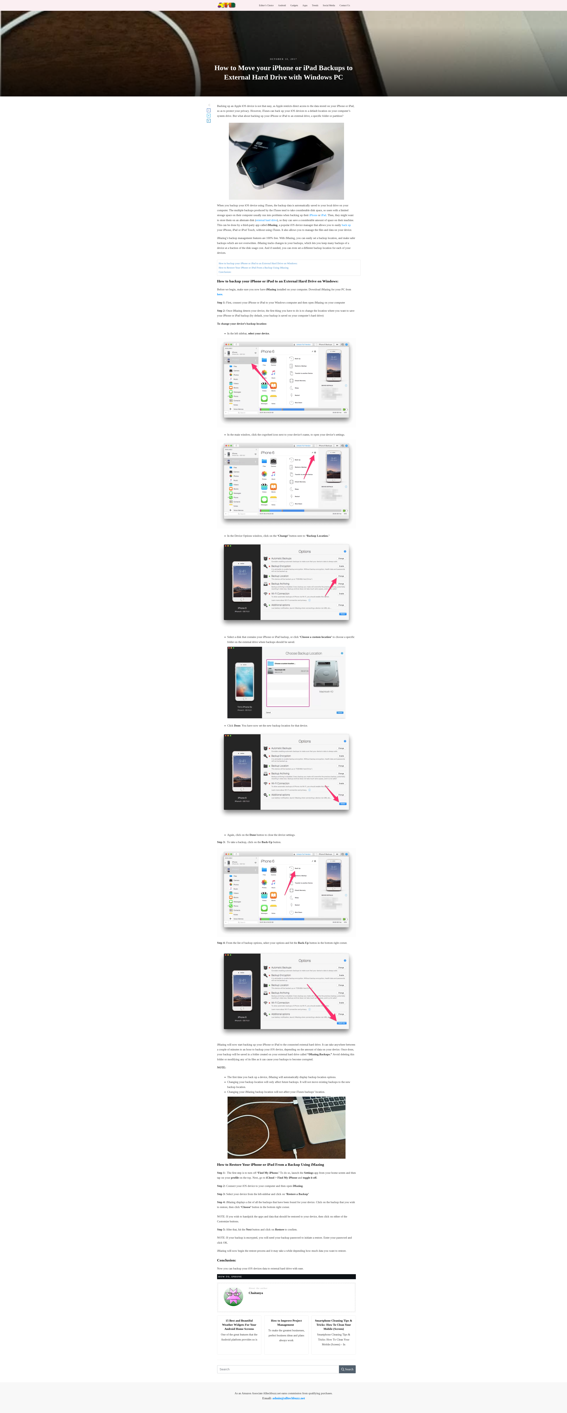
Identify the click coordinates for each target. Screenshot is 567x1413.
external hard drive (266, 305)
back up (346, 310)
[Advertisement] (286, 124)
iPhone (313, 300)
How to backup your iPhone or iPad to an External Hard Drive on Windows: (258, 391)
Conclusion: (225, 399)
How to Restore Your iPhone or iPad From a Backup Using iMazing (254, 395)
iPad (323, 300)
